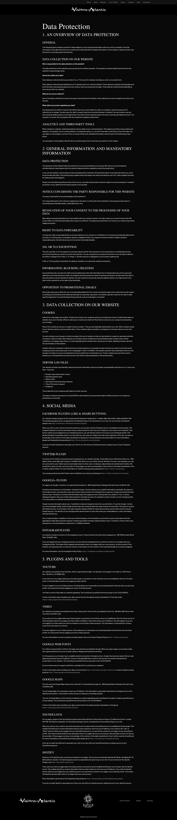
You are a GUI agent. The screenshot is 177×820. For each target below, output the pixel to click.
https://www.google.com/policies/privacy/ (64, 672)
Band (95, 2)
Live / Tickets (113, 2)
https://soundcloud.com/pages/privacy (104, 738)
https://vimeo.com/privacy (118, 637)
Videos (123, 2)
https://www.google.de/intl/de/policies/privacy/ (60, 707)
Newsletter (146, 2)
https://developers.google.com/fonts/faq (102, 670)
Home (89, 2)
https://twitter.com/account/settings (115, 473)
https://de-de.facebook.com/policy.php (85, 440)
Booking (150, 800)
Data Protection (125, 800)
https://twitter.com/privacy (114, 469)
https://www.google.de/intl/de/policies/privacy (59, 599)
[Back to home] (88, 9)
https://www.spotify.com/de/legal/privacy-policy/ (104, 779)
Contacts (131, 2)
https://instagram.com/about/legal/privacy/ (98, 551)
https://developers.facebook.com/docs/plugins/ (69, 423)
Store (138, 2)
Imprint (138, 800)
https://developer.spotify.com (62, 762)
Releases (103, 2)
